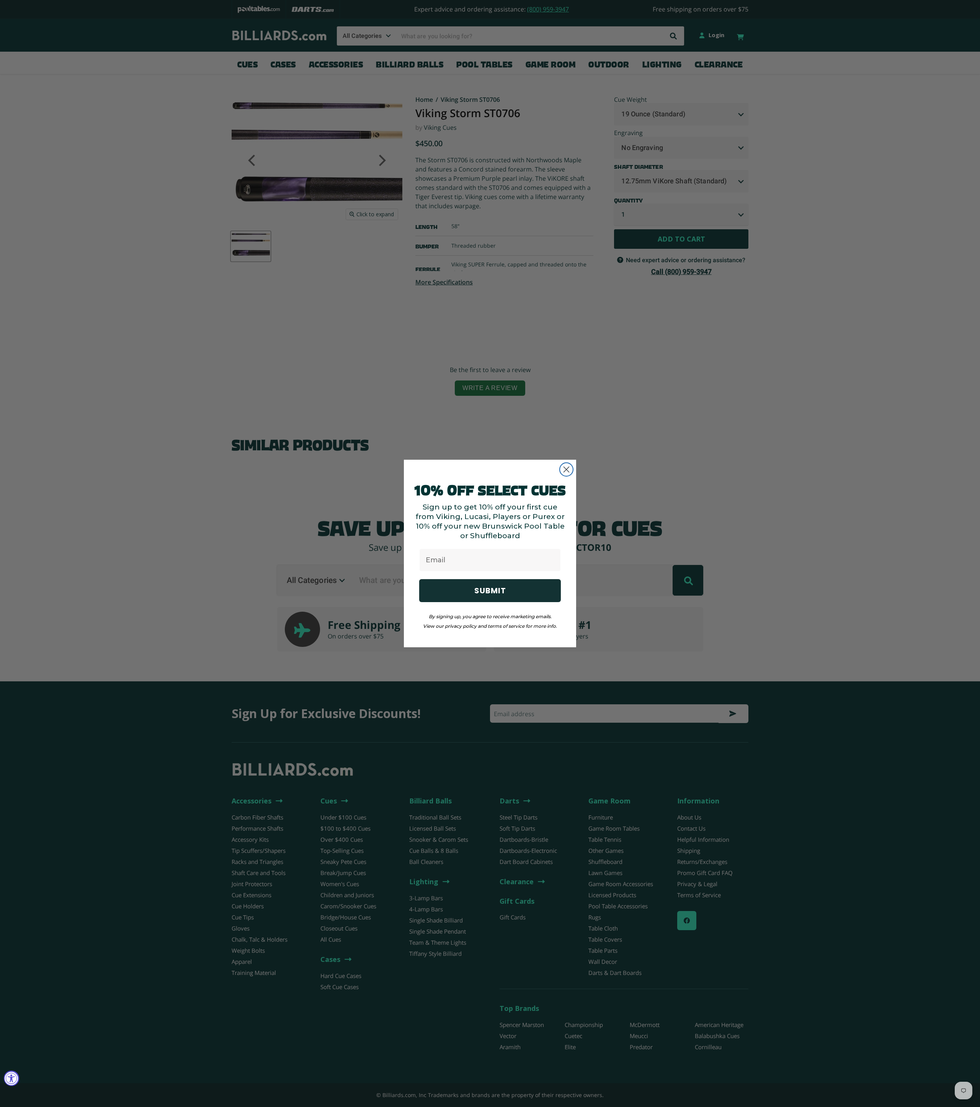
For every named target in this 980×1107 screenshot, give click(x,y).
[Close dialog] (566, 469)
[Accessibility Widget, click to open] (11, 1078)
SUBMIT (490, 590)
